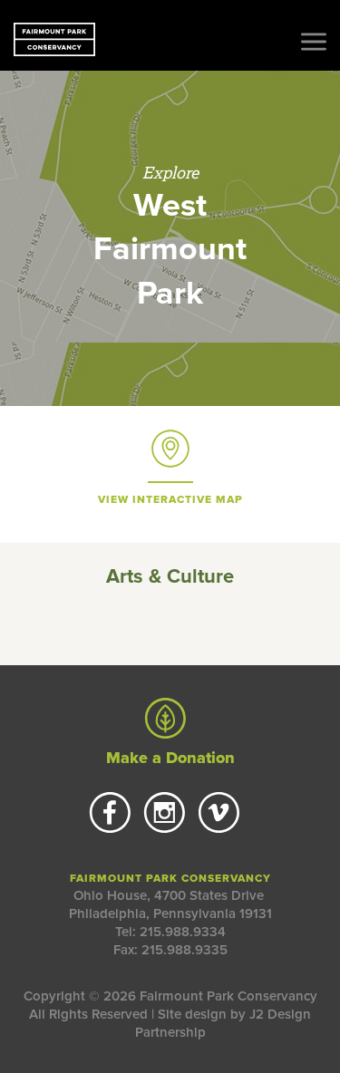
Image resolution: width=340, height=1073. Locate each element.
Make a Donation (170, 758)
